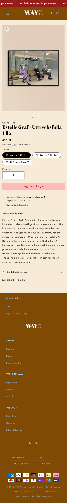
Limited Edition (14, 363)
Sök (8, 306)
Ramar (9, 355)
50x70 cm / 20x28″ (47, 155)
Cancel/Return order (17, 313)
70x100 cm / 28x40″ (17, 162)
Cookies (10, 422)
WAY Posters (20, 487)
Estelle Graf (16, 213)
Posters (10, 348)
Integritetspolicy (14, 429)
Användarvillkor (31, 491)
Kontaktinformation (49, 491)
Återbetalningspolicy (45, 496)
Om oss (10, 389)
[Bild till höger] (40, 117)
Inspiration (12, 382)
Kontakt (10, 396)
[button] (8, 13)
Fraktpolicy (17, 491)
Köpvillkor (11, 415)
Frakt (14, 144)
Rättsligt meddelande (25, 496)
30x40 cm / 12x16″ (16, 155)
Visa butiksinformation (17, 204)
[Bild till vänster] (26, 117)
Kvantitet (6, 169)
